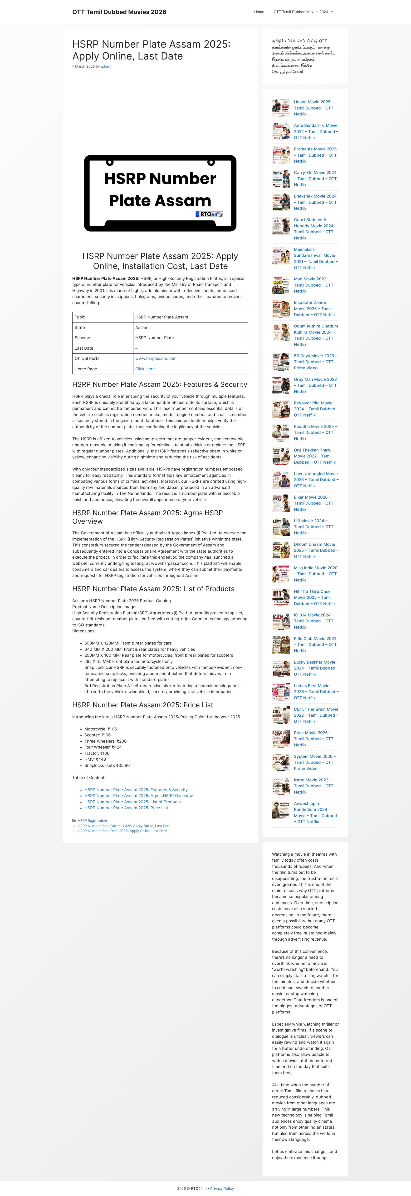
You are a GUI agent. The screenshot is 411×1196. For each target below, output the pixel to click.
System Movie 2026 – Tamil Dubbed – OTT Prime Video (315, 762)
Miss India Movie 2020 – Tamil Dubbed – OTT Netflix (316, 574)
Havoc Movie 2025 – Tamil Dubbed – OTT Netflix (314, 107)
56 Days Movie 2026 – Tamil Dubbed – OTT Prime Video (316, 361)
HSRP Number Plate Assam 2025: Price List (126, 807)
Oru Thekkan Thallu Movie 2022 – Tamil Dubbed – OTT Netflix (315, 456)
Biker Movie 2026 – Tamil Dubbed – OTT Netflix (313, 503)
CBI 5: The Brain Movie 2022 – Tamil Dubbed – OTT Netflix (316, 715)
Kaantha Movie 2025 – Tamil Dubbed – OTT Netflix (315, 432)
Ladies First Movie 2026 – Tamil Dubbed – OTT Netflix (316, 691)
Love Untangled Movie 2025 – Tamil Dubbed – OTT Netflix (316, 479)
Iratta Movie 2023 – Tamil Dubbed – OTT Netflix (313, 786)
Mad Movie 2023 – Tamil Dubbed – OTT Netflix (313, 285)
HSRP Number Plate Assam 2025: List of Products (132, 801)
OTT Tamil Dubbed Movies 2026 (119, 11)
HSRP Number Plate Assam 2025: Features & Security (136, 789)
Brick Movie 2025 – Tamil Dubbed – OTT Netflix (313, 738)
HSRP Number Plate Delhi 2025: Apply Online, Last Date (122, 831)
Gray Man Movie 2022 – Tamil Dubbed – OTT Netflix (315, 385)
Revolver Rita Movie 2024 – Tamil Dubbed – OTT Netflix (316, 409)
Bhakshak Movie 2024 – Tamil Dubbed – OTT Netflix (315, 202)
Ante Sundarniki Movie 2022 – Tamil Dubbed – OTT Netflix (316, 131)
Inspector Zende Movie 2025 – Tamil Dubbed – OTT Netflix (315, 308)
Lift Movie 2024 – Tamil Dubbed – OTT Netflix (313, 526)
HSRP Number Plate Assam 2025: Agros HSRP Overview (138, 795)
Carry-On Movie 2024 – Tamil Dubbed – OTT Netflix (315, 178)
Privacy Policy (222, 1188)
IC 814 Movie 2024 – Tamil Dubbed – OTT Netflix (314, 621)
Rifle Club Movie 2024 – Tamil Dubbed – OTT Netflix (315, 644)
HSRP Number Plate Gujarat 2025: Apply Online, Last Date (124, 826)
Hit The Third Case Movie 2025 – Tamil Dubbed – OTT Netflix (315, 597)
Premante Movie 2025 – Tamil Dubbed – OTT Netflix (315, 155)
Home (259, 12)
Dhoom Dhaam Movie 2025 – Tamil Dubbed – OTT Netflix (316, 550)
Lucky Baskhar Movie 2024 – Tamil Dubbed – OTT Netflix (316, 668)
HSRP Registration (92, 821)
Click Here (145, 369)
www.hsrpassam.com (155, 358)
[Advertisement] (160, 102)
